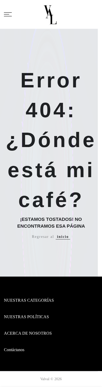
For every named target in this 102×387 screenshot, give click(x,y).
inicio (63, 237)
